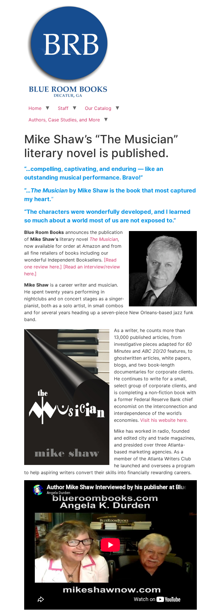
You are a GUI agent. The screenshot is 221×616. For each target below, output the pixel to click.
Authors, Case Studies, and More (64, 120)
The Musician (103, 239)
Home (34, 108)
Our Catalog (98, 108)
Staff (63, 108)
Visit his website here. (164, 420)
